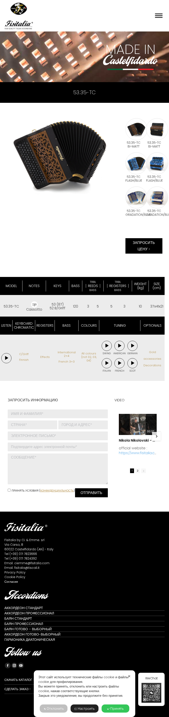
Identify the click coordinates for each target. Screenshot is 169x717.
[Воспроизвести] (6, 358)
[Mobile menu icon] (159, 15)
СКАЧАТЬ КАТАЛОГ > (19, 680)
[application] (6, 358)
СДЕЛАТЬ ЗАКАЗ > (17, 689)
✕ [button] (129, 676)
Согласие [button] (11, 581)
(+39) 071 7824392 (23, 558)
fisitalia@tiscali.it (27, 568)
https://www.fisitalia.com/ (136, 455)
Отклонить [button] (55, 708)
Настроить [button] (86, 708)
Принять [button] (117, 708)
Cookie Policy (14, 577)
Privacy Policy (15, 572)
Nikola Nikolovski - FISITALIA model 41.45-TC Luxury (138, 440)
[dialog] (84, 693)
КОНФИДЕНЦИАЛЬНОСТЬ (57, 490)
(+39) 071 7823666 (23, 554)
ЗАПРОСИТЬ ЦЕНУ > (144, 246)
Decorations (152, 365)
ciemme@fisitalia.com (32, 563)
